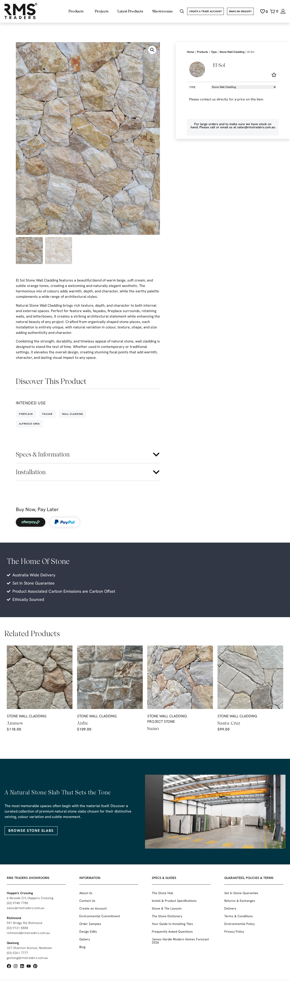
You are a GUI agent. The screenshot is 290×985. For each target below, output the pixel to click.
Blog (82, 947)
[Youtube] (29, 966)
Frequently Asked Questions (172, 931)
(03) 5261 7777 (17, 953)
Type (214, 52)
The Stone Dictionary (167, 916)
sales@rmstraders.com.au (25, 908)
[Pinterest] (35, 966)
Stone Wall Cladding (232, 52)
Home (190, 52)
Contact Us (87, 901)
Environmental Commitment (99, 916)
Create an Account (93, 908)
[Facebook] (9, 966)
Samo (153, 728)
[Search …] (182, 12)
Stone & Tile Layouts (167, 908)
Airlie (82, 723)
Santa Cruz (229, 723)
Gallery (84, 939)
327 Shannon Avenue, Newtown (29, 948)
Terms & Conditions (238, 916)
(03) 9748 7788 (17, 903)
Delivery (230, 908)
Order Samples (90, 924)
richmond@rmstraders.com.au (28, 933)
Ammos (15, 723)
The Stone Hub (162, 893)
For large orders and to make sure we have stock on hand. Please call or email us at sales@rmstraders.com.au (233, 125)
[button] (152, 50)
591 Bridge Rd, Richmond (24, 923)
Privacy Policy (234, 931)
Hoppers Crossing (20, 893)
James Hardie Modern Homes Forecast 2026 (180, 940)
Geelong (13, 943)
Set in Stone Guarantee (241, 893)
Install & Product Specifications (174, 901)
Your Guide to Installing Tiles (172, 924)
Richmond (14, 918)
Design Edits (88, 931)
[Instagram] (15, 966)
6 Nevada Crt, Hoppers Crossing (30, 898)
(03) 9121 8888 (17, 928)
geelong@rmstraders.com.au (27, 958)
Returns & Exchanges (239, 901)
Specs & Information (43, 454)
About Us (85, 893)
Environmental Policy (239, 924)
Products (202, 52)
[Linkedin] (22, 966)
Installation (31, 472)
